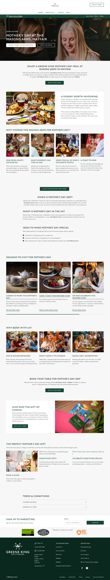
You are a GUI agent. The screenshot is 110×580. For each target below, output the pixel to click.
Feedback (58, 558)
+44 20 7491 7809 (39, 547)
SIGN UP (95, 522)
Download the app (86, 547)
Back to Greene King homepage (89, 562)
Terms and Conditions (98, 577)
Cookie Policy (72, 577)
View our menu (46, 45)
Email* (66, 519)
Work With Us (85, 558)
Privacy (80, 577)
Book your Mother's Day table (54, 189)
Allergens (58, 562)
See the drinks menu (22, 277)
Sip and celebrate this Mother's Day (83, 297)
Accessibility (62, 577)
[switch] (49, 19)
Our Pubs (83, 551)
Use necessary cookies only (95, 10)
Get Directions (38, 566)
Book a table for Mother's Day (21, 45)
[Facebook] (82, 568)
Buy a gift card (20, 426)
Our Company (85, 554)
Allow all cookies (96, 4)
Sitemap (88, 577)
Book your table (54, 82)
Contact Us (59, 547)
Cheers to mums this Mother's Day (21, 297)
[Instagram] (87, 568)
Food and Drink (60, 551)
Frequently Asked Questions (63, 566)
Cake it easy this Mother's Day (54, 296)
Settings (88, 19)
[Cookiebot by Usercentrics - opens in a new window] (11, 19)
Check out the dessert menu (55, 277)
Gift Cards (59, 554)
